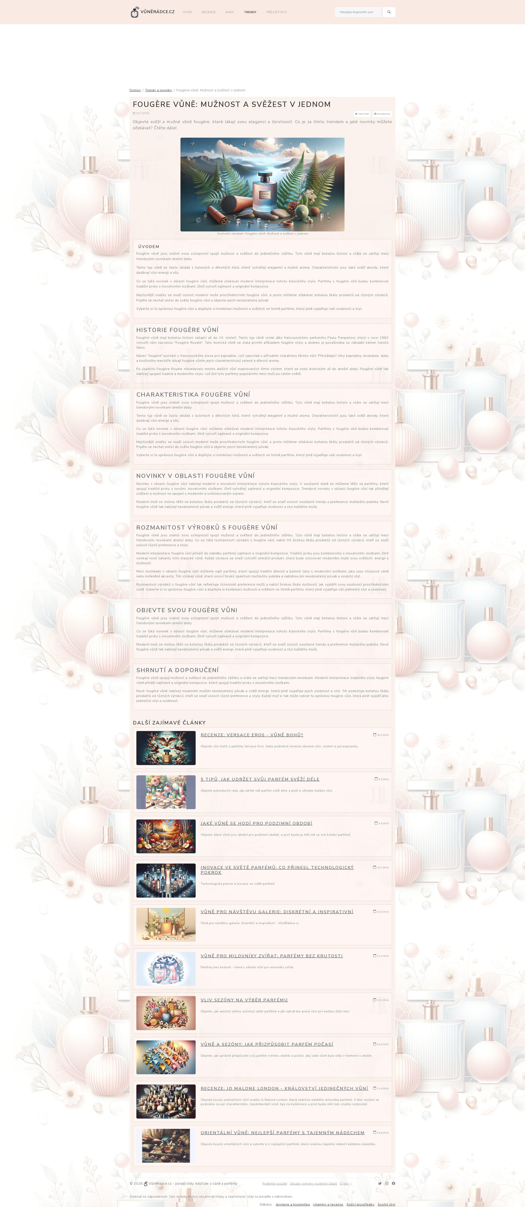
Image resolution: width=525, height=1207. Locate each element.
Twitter (363, 114)
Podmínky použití (274, 1184)
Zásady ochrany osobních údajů (313, 1184)
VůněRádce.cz (158, 12)
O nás (344, 1184)
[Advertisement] (262, 55)
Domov (135, 90)
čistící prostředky (360, 1204)
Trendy (250, 12)
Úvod (187, 12)
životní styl (386, 1204)
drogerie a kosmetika (293, 1204)
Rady (230, 12)
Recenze (209, 12)
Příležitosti (276, 12)
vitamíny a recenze (328, 1204)
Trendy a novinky (158, 90)
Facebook (383, 114)
